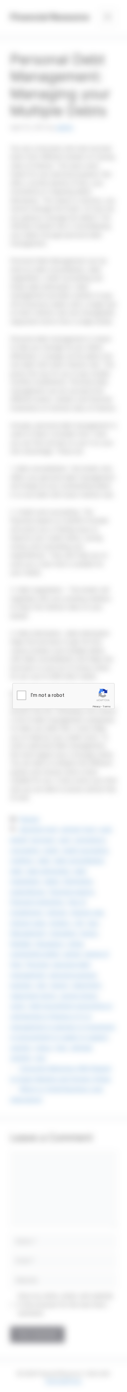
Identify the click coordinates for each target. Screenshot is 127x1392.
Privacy (96, 706)
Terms (107, 706)
